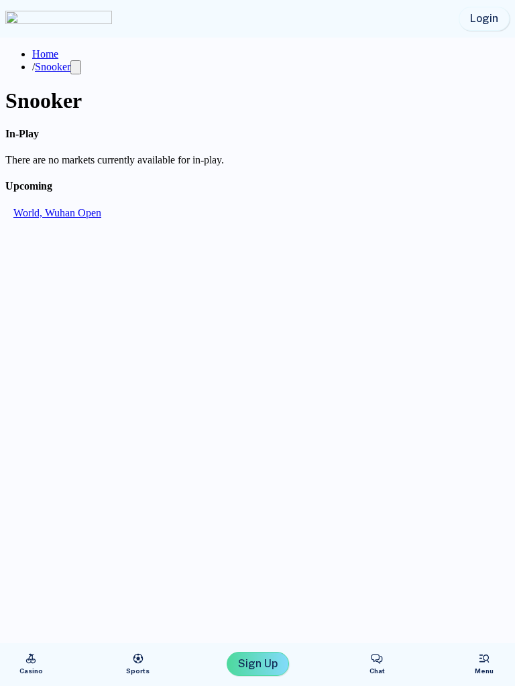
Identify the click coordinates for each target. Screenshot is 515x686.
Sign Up (258, 663)
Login (484, 18)
